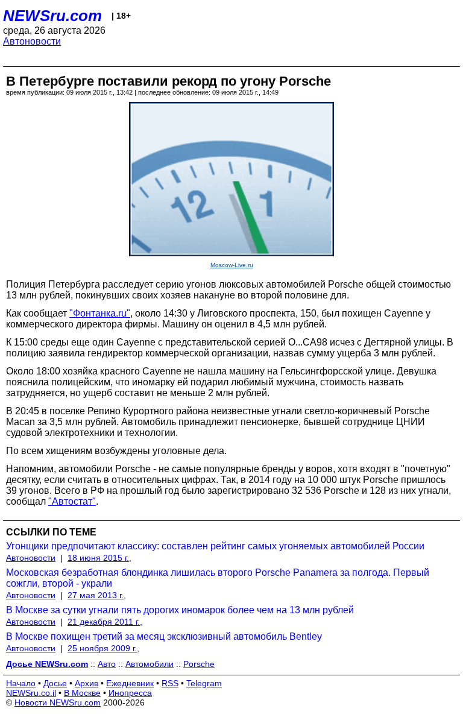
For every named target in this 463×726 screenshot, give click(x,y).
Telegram (204, 683)
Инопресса (130, 693)
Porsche (199, 664)
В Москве (82, 693)
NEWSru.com (52, 16)
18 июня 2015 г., (99, 558)
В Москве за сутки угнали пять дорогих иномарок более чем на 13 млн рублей (180, 610)
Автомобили (149, 664)
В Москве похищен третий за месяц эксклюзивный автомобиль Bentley (164, 636)
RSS (170, 683)
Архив (86, 683)
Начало (21, 683)
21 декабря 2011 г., (105, 622)
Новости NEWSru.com (57, 702)
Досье (55, 683)
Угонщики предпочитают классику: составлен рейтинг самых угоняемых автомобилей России (215, 546)
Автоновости (32, 41)
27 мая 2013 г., (97, 595)
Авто (107, 664)
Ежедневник (130, 683)
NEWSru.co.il (31, 693)
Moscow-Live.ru (231, 265)
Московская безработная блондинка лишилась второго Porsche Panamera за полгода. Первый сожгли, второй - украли (217, 578)
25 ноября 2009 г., (103, 648)
